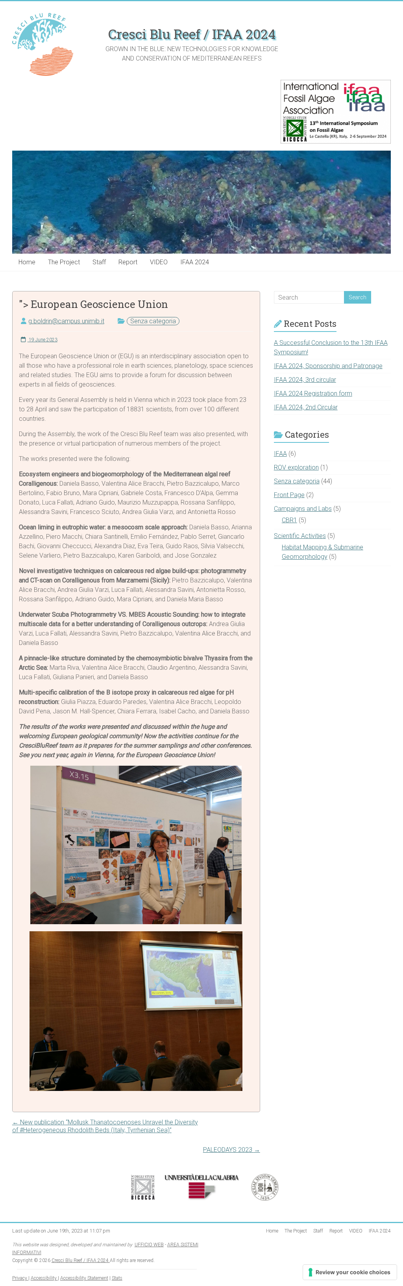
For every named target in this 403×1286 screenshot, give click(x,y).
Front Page (289, 495)
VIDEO (159, 262)
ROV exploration (296, 467)
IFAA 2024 (194, 262)
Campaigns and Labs (303, 508)
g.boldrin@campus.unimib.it (66, 321)
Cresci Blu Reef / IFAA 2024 (191, 33)
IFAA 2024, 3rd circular (305, 379)
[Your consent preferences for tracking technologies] (350, 1272)
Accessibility (44, 1278)
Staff (99, 262)
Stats (117, 1278)
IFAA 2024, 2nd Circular (306, 407)
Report (127, 262)
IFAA (280, 453)
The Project (64, 262)
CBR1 (289, 520)
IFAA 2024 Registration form (313, 393)
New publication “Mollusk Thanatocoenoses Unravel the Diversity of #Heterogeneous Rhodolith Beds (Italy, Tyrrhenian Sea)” (105, 1126)
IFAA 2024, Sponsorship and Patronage (328, 366)
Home (26, 262)
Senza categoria (153, 321)
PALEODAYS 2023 (231, 1149)
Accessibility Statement (84, 1278)
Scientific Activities (300, 536)
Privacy (20, 1278)
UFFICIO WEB (149, 1244)
